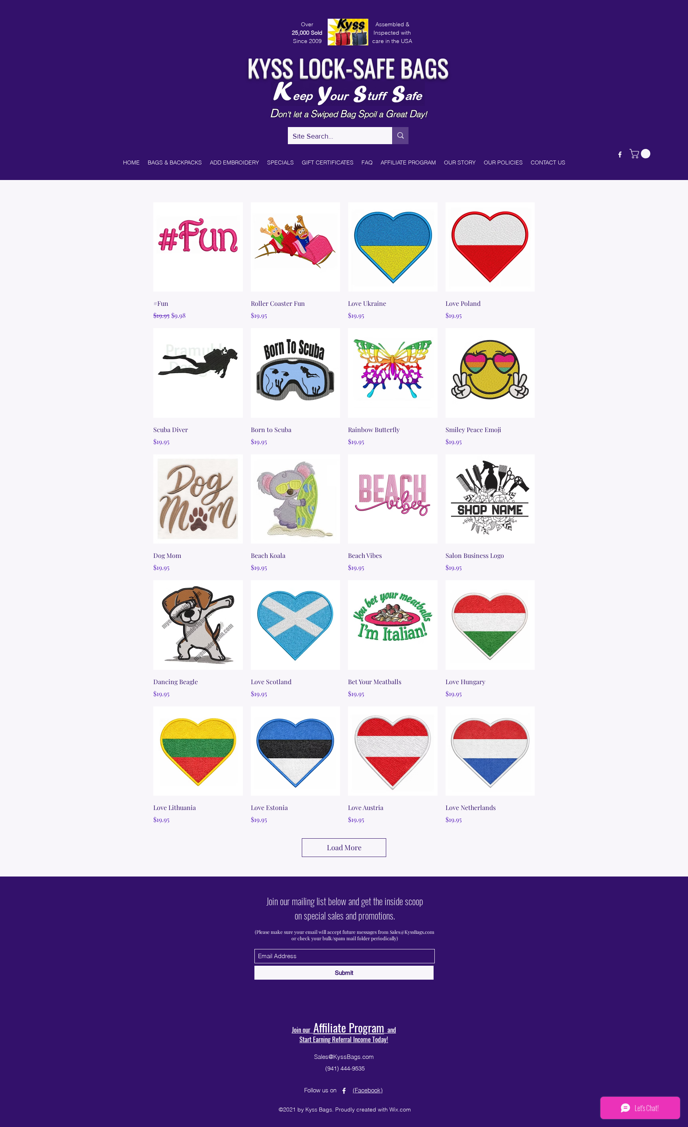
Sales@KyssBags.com (412, 932)
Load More (344, 847)
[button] (641, 153)
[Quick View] (198, 247)
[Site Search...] (400, 135)
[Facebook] (620, 154)
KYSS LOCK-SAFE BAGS (347, 66)
